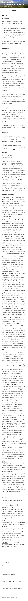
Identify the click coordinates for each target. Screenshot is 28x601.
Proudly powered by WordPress (9, 597)
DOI (24, 325)
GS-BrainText (9, 28)
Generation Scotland (14, 30)
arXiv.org (5, 462)
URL (4, 242)
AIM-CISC (5, 543)
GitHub (19, 141)
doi (22, 264)
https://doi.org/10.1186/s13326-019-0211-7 (13, 190)
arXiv (12, 384)
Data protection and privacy (9, 574)
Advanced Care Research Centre (13, 541)
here (10, 129)
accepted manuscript (10, 417)
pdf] (8, 445)
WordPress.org (6, 569)
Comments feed (6, 565)
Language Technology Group (13, 3)
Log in (3, 559)
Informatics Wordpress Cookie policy (12, 581)
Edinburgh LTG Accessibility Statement (12, 588)
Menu (14, 10)
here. (14, 149)
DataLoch (20, 32)
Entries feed (5, 562)
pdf (22, 325)
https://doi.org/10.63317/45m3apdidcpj (12, 179)
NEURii (4, 544)
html (5, 428)
